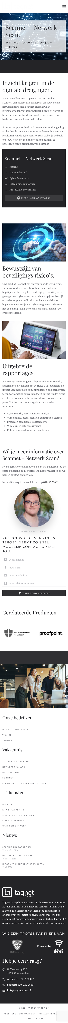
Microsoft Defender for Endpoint (25, 783)
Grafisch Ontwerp (14, 826)
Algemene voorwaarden (20, 1014)
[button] (64, 6)
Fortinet (8, 778)
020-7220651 (51, 482)
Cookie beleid (34, 1018)
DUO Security (11, 772)
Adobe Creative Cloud (16, 762)
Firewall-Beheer (13, 820)
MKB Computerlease (15, 730)
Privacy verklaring (52, 1014)
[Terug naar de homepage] (18, 6)
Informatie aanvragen (36, 198)
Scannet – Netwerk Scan (18, 815)
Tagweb (7, 740)
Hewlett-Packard (13, 767)
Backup (7, 804)
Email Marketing (13, 810)
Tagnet (6, 735)
